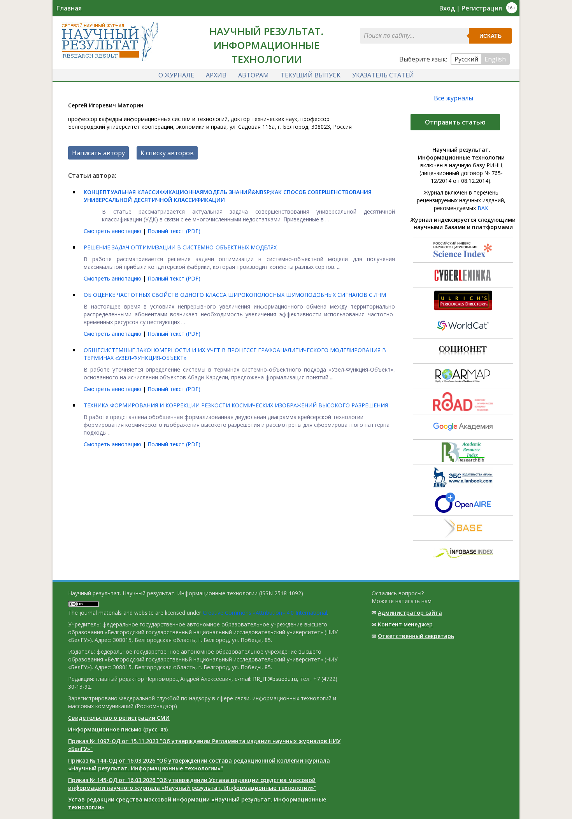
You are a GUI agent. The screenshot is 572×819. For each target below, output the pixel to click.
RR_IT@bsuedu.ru (275, 678)
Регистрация (481, 8)
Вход (447, 8)
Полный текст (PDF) (173, 231)
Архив (216, 75)
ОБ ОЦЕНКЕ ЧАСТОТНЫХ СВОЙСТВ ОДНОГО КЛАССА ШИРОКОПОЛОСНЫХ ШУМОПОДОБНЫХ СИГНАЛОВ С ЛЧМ (235, 294)
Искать (490, 36)
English (495, 59)
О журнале (176, 75)
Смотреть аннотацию (113, 231)
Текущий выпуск (310, 75)
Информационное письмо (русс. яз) (118, 729)
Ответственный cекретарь (416, 636)
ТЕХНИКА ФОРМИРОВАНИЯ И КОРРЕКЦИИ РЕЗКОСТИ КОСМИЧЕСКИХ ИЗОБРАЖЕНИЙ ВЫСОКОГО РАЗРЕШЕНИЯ (236, 405)
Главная (69, 8)
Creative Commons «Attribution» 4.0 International (265, 612)
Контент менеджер (405, 624)
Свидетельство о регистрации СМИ (119, 717)
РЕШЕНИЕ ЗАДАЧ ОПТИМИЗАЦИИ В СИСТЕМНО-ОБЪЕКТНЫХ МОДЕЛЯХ (180, 247)
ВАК (482, 208)
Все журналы (453, 98)
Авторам (253, 75)
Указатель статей (383, 75)
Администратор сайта (410, 612)
